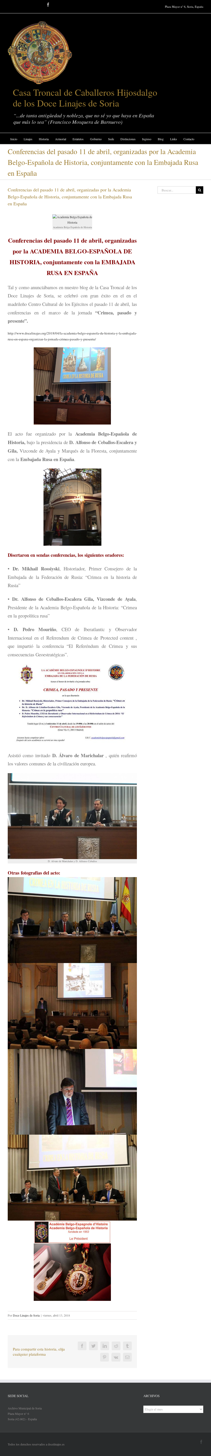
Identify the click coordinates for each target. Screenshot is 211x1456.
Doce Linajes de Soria (26, 1315)
